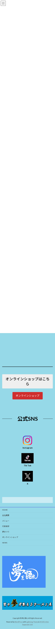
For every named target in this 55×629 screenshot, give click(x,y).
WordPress (19, 622)
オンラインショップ (10, 537)
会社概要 (5, 515)
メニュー (5, 521)
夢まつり (5, 532)
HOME (5, 510)
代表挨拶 (5, 526)
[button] (27, 395)
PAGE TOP (51, 606)
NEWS (4, 543)
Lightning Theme (32, 622)
